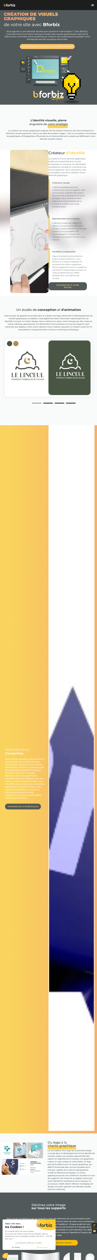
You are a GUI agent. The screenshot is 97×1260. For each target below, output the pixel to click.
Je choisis (16, 1247)
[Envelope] (94, 1231)
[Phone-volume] (94, 1225)
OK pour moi (42, 1247)
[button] (92, 5)
